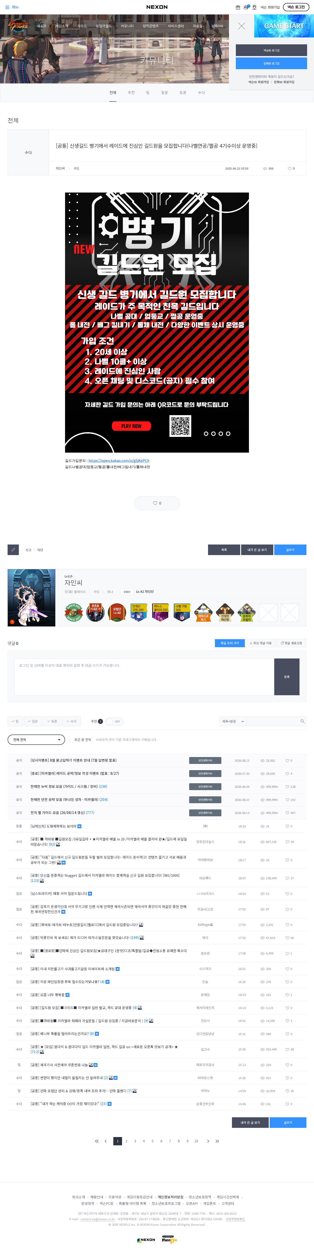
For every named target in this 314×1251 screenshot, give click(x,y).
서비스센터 (176, 25)
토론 (183, 92)
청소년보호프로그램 (166, 1203)
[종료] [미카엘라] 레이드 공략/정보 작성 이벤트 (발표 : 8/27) (75, 773)
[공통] (35, 839)
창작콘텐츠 (151, 25)
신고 (28, 549)
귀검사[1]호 (205, 909)
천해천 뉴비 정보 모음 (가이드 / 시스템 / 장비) (64, 786)
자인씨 (61, 168)
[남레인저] (38, 826)
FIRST (97, 1141)
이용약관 (114, 1196)
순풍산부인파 (205, 1103)
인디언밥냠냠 (205, 1033)
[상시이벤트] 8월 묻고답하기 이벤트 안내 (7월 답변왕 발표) (74, 760)
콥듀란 (205, 953)
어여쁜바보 (205, 859)
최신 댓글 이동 (262, 643)
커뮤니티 (127, 25)
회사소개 (78, 1196)
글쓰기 (290, 549)
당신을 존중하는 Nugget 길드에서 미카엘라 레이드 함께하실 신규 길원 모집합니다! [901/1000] (110, 875)
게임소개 (61, 25)
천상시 (205, 1020)
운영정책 (87, 1203)
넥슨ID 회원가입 (258, 82)
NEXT (208, 1141)
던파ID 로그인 (272, 63)
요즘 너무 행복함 (53, 994)
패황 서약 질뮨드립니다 (70, 893)
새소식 (41, 25)
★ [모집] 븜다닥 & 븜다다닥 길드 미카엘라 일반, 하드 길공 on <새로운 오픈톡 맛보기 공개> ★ (109, 1046)
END (217, 1141)
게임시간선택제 (228, 1196)
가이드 (82, 25)
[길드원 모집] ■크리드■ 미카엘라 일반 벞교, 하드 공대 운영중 (86, 1007)
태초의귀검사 (205, 1064)
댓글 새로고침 (293, 643)
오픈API (192, 1203)
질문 (164, 92)
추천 (131, 92)
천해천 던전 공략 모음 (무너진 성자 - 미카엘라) (64, 799)
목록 (224, 549)
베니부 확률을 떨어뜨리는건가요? (65, 1033)
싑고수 (205, 1049)
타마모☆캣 (205, 1077)
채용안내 (96, 1196)
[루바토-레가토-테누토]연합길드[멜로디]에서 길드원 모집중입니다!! (89, 924)
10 (196, 1141)
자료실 (198, 25)
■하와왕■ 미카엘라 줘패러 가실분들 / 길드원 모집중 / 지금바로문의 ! (92, 1020)
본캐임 (205, 994)
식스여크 (205, 968)
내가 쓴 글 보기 (257, 549)
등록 (287, 677)
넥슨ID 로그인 (272, 50)
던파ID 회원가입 (284, 82)
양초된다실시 (205, 841)
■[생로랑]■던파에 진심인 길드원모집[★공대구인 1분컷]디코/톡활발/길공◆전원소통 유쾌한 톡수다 (113, 950)
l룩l (205, 826)
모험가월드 (104, 25)
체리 (205, 937)
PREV (105, 1141)
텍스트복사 (13, 550)
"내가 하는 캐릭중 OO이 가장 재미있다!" (70, 1103)
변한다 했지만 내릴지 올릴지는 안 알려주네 (72, 1077)
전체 (112, 92)
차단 (40, 549)
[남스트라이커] (41, 893)
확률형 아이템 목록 (132, 1203)
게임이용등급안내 (139, 1196)
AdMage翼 (205, 924)
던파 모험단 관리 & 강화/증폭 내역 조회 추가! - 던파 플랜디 (83, 1090)
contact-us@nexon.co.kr (97, 1219)
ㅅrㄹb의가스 (205, 893)
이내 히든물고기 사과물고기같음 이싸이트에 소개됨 (78, 968)
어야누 (205, 1090)
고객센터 (227, 1203)
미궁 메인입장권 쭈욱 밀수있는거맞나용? (70, 981)
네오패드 (205, 878)
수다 (201, 92)
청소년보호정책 (200, 1196)
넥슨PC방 (107, 1203)
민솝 (205, 981)
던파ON (217, 25)
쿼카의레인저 (205, 1007)
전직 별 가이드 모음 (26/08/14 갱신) (58, 812)
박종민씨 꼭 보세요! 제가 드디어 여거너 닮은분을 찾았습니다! (85, 937)
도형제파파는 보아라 (62, 826)
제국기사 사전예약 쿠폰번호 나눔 (64, 1064)
